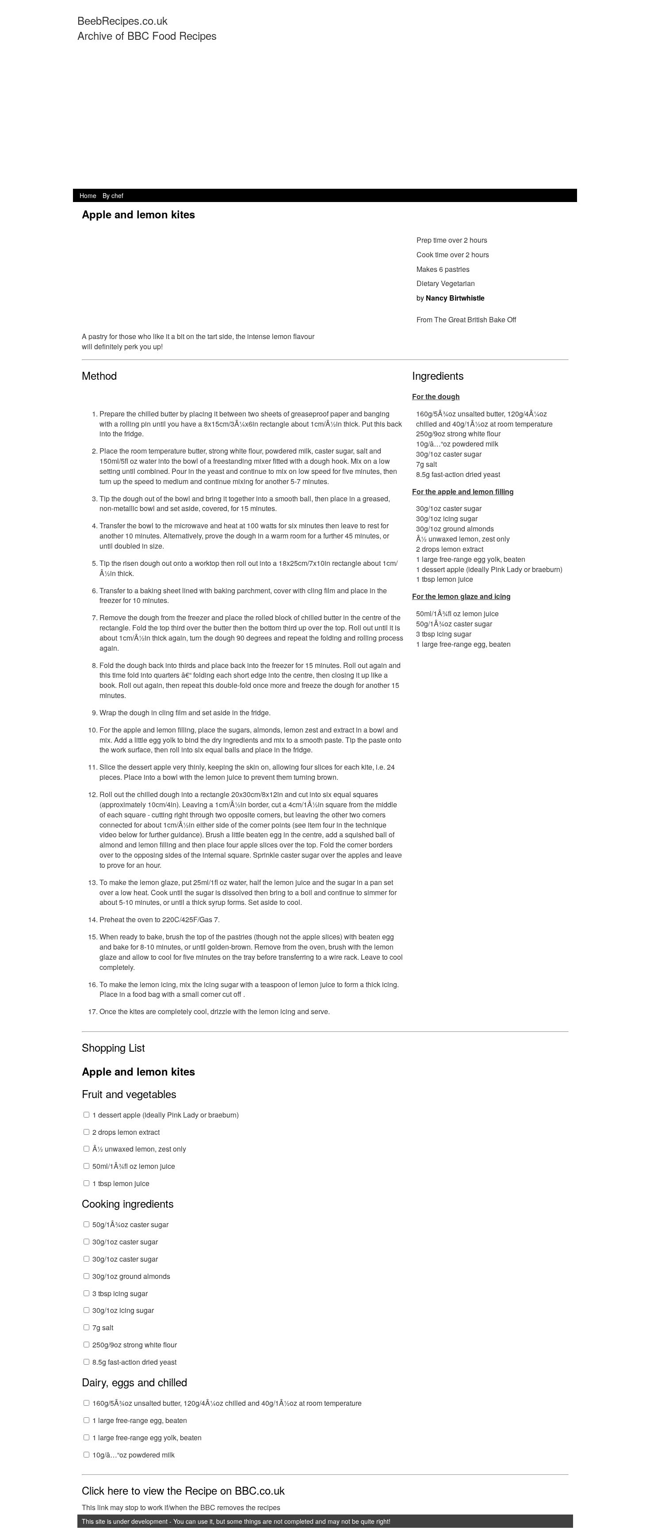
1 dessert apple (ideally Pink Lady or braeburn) (165, 1115)
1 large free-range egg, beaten (139, 1420)
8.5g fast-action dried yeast (134, 1362)
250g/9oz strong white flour (134, 1344)
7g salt (102, 1327)
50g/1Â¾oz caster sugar (130, 1224)
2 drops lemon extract (126, 1132)
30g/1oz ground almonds (131, 1276)
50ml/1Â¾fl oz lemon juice (133, 1166)
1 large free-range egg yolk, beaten (147, 1437)
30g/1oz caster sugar (125, 1241)
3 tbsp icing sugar (120, 1293)
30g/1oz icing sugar (123, 1310)
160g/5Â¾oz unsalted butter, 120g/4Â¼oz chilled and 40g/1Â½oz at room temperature (227, 1403)
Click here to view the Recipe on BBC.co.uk (183, 1490)
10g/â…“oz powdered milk (133, 1455)
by (451, 298)
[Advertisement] (325, 122)
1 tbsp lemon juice (120, 1183)
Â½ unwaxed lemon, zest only (139, 1149)
